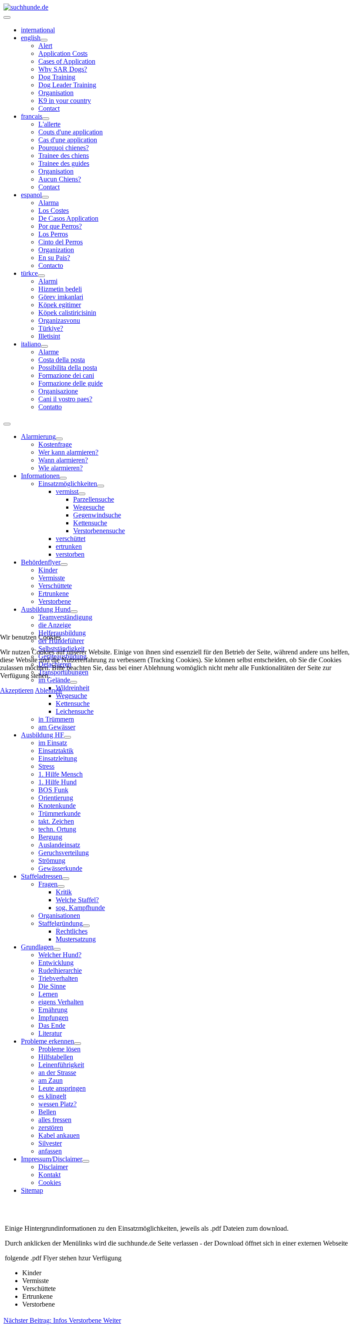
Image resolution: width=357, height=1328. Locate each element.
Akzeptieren (17, 690)
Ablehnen (48, 690)
